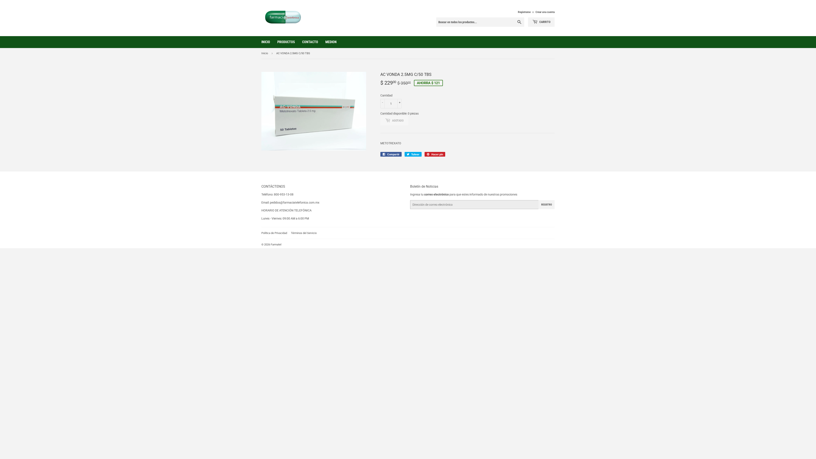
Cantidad (386, 95)
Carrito (544, 22)
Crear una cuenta (545, 12)
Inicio (265, 42)
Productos (286, 42)
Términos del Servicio (304, 233)
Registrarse (524, 12)
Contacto (310, 42)
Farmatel (276, 244)
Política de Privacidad (274, 233)
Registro (546, 204)
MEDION (331, 42)
